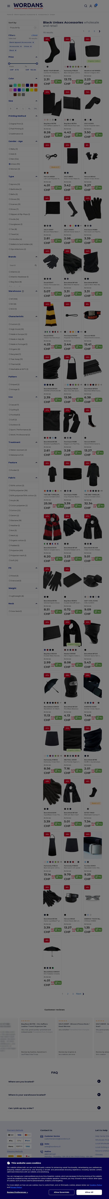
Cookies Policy (96, 1185)
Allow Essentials (61, 1192)
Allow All (89, 1192)
